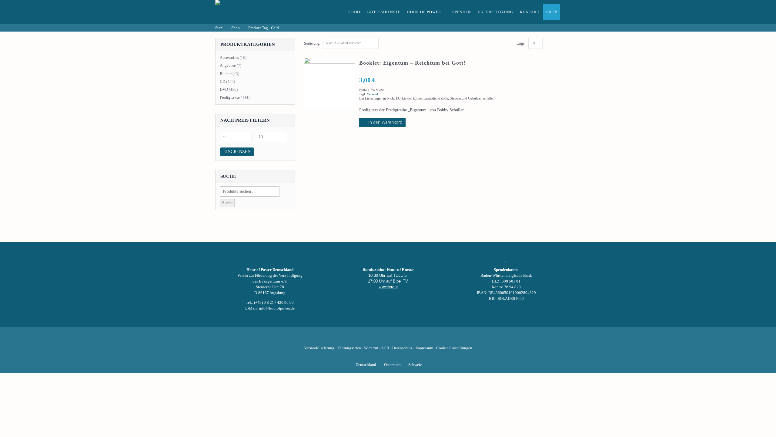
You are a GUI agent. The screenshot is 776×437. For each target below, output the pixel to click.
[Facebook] (357, 338)
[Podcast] (408, 338)
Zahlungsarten (349, 348)
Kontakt (530, 12)
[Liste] (558, 42)
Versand (372, 94)
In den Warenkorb (385, 122)
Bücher (226, 73)
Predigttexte (230, 97)
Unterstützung (495, 12)
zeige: (521, 43)
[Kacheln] (551, 42)
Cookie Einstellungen (454, 348)
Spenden (461, 12)
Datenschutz (402, 348)
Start (354, 12)
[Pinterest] (398, 338)
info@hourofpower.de (277, 308)
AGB (385, 348)
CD (222, 81)
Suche (227, 203)
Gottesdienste (383, 12)
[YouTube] (377, 338)
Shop (551, 12)
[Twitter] (367, 338)
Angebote (228, 65)
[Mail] (418, 338)
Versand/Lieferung (319, 348)
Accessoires (229, 57)
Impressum (424, 348)
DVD (224, 89)
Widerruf (371, 348)
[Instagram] (388, 338)
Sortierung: (312, 43)
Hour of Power (424, 12)
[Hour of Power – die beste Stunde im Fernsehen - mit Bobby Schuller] (248, 12)
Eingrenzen (237, 151)
